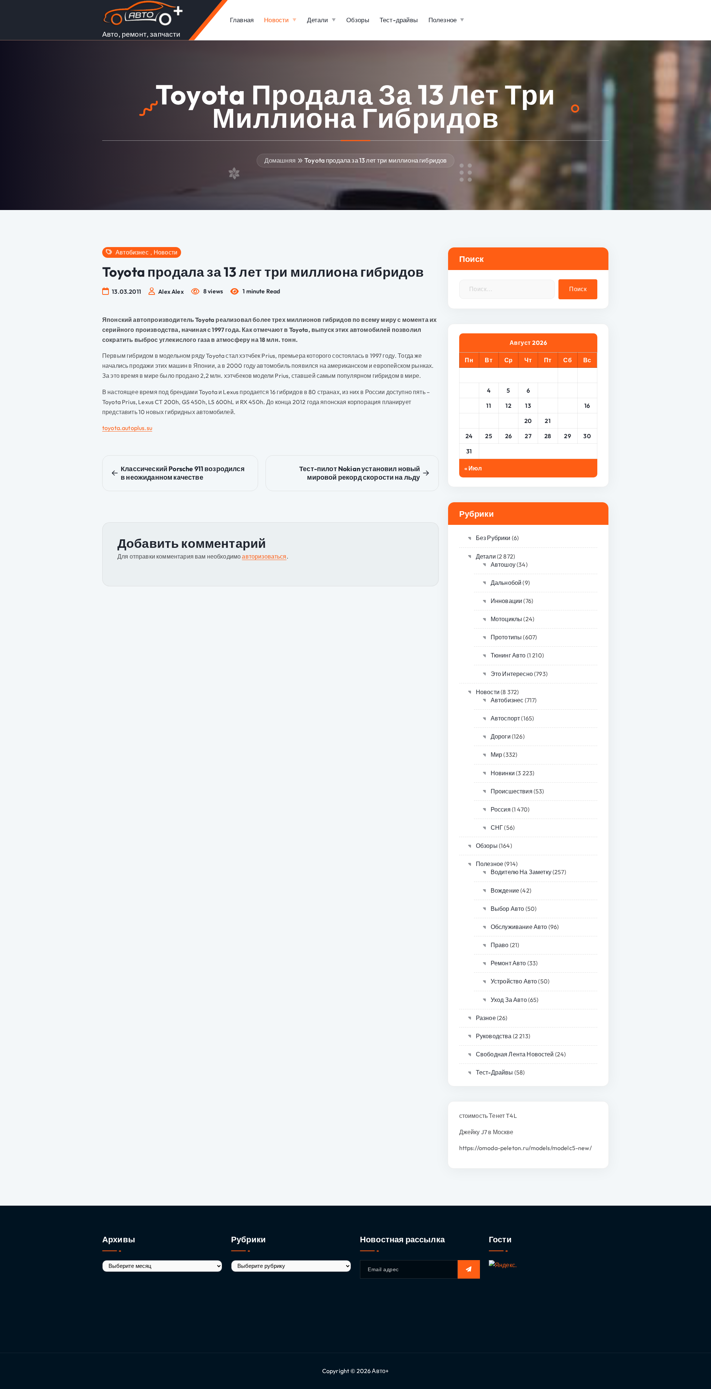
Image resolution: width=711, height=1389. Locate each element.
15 (568, 405)
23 (587, 420)
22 (567, 420)
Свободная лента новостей (515, 1054)
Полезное (442, 20)
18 (489, 420)
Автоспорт (505, 718)
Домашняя (280, 160)
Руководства (494, 1036)
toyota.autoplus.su (127, 428)
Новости (276, 20)
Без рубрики (493, 538)
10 (469, 405)
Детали (317, 20)
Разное (486, 1018)
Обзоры (357, 20)
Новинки (503, 773)
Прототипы (506, 637)
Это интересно (512, 673)
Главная (242, 20)
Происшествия (512, 791)
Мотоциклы (506, 619)
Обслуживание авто (519, 926)
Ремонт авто (508, 963)
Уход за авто (509, 999)
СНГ (497, 827)
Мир (496, 754)
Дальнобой (506, 582)
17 (469, 420)
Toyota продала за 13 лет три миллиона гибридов (375, 160)
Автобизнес (132, 252)
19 (508, 420)
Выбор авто (507, 908)
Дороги (501, 736)
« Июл (473, 468)
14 (548, 405)
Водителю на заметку (521, 872)
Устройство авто (514, 981)
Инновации (506, 600)
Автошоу (503, 564)
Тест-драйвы (399, 20)
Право (500, 945)
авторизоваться (264, 556)
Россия (501, 809)
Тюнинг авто (508, 655)
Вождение (505, 890)
